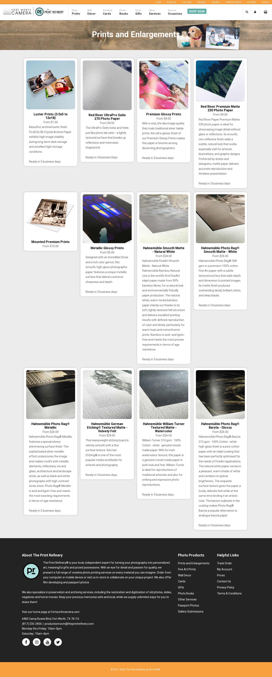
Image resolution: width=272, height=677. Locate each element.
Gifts (181, 587)
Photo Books (186, 593)
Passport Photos (188, 605)
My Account (224, 569)
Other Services (187, 599)
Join (158, 2)
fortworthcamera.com (65, 611)
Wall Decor (184, 575)
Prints (201, 2)
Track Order (233, 2)
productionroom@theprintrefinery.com (69, 623)
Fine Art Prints (187, 569)
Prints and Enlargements (193, 563)
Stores (251, 2)
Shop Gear (197, 11)
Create (215, 2)
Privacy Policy (225, 587)
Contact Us (224, 581)
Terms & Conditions (229, 593)
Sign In (171, 2)
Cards (181, 581)
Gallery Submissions (191, 611)
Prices (221, 575)
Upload (186, 2)
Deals (265, 2)
